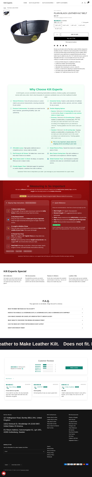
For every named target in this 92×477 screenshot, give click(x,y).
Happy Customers (61, 2)
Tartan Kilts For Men (51, 423)
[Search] (85, 3)
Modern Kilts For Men (52, 417)
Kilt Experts (8, 3)
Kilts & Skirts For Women (53, 425)
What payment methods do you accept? (21, 308)
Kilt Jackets (71, 430)
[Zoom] (46, 13)
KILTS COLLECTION (34, 2)
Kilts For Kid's (50, 427)
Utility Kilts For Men (51, 421)
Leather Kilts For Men (52, 419)
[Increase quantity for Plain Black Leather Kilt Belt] (59, 34)
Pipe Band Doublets (73, 432)
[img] (9, 384)
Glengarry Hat (72, 425)
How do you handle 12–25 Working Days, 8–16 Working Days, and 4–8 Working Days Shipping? (39, 312)
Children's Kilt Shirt (73, 438)
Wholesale (49, 456)
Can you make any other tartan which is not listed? (26, 324)
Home (25, 2)
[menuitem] (25, 2)
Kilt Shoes (71, 436)
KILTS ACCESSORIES (47, 2)
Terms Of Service (51, 450)
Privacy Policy (50, 452)
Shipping (61, 17)
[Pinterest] (61, 45)
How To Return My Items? (16, 327)
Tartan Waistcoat (73, 427)
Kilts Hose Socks (73, 423)
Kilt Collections (51, 414)
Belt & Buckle (72, 419)
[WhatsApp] (63, 45)
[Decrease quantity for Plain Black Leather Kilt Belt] (55, 34)
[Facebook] (55, 45)
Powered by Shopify (24, 470)
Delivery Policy (50, 454)
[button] (58, 20)
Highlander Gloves (73, 440)
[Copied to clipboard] (66, 45)
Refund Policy (50, 448)
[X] (58, 45)
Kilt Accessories (73, 414)
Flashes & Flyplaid (73, 417)
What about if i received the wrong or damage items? (26, 320)
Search (48, 446)
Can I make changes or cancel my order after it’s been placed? (30, 316)
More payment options (71, 42)
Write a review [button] (74, 367)
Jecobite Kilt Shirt (73, 421)
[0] (87, 3)
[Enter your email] (43, 451)
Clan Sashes (72, 434)
